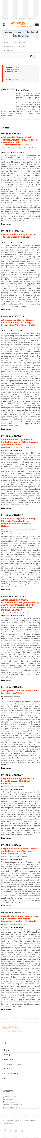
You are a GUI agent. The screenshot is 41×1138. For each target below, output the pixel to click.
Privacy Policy (9, 1059)
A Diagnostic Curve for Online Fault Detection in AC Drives (19, 692)
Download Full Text (18, 153)
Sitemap (7, 1055)
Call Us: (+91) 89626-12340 (13, 18)
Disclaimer (8, 1069)
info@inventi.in (31, 18)
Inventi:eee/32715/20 (12, 775)
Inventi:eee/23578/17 (12, 515)
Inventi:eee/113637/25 (12, 316)
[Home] (13, 1032)
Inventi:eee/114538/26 (12, 230)
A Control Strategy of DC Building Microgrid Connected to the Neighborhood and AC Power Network (18, 522)
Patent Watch (9, 51)
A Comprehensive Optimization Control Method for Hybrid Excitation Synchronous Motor (20, 442)
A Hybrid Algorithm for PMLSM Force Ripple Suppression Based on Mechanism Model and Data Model (19, 919)
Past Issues (21, 47)
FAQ (5, 1078)
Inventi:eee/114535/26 (12, 596)
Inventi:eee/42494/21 (12, 845)
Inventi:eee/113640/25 (12, 912)
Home (8, 42)
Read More (5, 224)
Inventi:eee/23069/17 (12, 133)
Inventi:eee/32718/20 (12, 436)
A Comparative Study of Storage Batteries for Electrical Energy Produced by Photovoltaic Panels (18, 322)
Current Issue (9, 47)
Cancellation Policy (11, 1074)
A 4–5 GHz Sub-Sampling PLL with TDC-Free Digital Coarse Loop (18, 235)
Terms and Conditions (12, 1064)
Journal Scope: (23, 90)
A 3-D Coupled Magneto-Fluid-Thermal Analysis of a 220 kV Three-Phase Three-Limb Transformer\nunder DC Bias (19, 141)
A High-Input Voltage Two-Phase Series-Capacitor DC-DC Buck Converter (17, 781)
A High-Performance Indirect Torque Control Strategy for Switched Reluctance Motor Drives (19, 851)
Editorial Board (19, 42)
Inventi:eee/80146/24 (12, 687)
